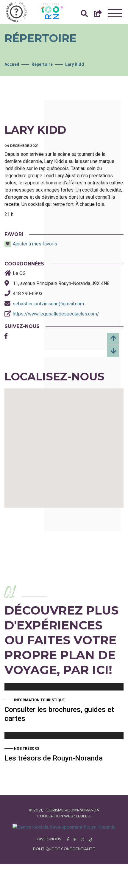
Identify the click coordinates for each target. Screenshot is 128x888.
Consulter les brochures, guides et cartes (59, 714)
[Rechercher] (84, 15)
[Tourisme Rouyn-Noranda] (16, 11)
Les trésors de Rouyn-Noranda (53, 758)
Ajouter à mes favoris (35, 244)
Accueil (11, 64)
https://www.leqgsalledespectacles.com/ (56, 314)
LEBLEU (83, 816)
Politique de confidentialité (64, 849)
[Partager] (98, 15)
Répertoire (42, 64)
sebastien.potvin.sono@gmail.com (48, 304)
